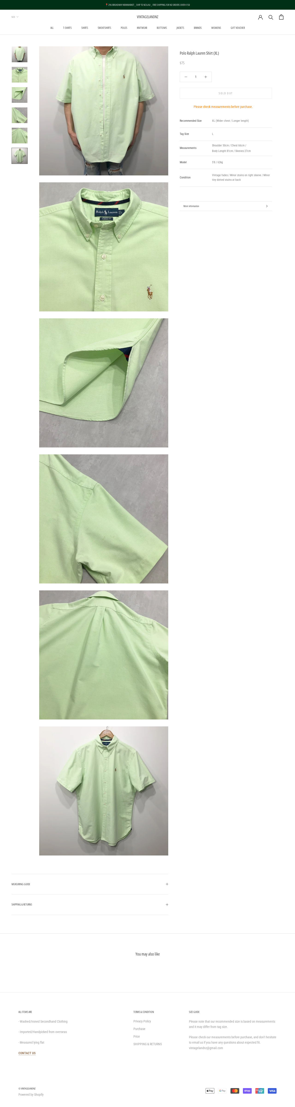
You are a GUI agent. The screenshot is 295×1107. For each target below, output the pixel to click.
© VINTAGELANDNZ (26, 1088)
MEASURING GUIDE (21, 884)
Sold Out (226, 93)
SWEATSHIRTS (104, 28)
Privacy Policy (142, 1021)
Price (136, 1036)
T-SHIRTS (67, 28)
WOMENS (216, 28)
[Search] (270, 17)
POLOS (124, 28)
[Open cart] (281, 17)
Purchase (139, 1029)
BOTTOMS (162, 28)
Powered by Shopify (31, 1094)
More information (191, 206)
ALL (51, 28)
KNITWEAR (142, 28)
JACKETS (180, 28)
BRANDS (198, 28)
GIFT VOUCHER (238, 28)
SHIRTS (84, 28)
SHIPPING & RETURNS (22, 904)
